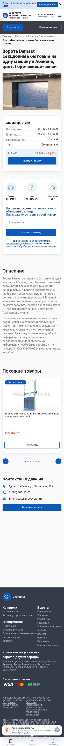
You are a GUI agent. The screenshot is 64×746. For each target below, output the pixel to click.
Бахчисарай (9, 669)
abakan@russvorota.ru (29, 498)
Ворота (32, 36)
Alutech (41, 630)
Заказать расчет (32, 161)
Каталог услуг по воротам (17, 615)
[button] (25, 461)
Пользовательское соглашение (36, 710)
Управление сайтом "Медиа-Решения (14, 698)
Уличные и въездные (49, 626)
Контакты (8, 641)
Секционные (46, 36)
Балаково (8, 667)
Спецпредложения (13, 629)
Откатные (42, 615)
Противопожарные (48, 645)
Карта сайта (32, 714)
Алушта (16, 661)
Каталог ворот (11, 611)
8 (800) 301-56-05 (46, 14)
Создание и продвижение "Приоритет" (10, 705)
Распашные (44, 619)
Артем (17, 664)
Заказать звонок (32, 507)
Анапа (41, 661)
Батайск (42, 667)
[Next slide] (58, 461)
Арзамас (7, 664)
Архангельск (29, 664)
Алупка (7, 661)
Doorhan (42, 634)
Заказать (32, 445)
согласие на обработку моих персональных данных (28, 242)
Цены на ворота (11, 637)
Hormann (42, 637)
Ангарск (51, 661)
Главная (7, 36)
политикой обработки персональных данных (31, 246)
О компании (9, 626)
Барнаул (32, 667)
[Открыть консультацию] (7, 730)
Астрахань (44, 664)
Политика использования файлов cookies (34, 705)
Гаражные (43, 622)
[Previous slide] (6, 461)
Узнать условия (47, 4)
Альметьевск (29, 661)
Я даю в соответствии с (31, 243)
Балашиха (20, 667)
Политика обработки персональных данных (38, 698)
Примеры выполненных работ (19, 633)
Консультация (48, 27)
